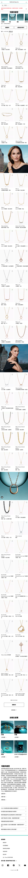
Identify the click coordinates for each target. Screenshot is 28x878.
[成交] (26, 9)
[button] (1, 2)
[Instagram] (3, 865)
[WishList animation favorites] (26, 2)
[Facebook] (8, 865)
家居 (2, 23)
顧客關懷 (3, 839)
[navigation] (1, 2)
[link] (14, 808)
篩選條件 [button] (7, 27)
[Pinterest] (14, 865)
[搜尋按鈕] (3, 5)
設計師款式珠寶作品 (7, 23)
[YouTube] (25, 865)
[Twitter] (19, 865)
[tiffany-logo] (14, 2)
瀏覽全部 (11, 31)
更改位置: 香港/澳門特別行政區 (8, 860)
